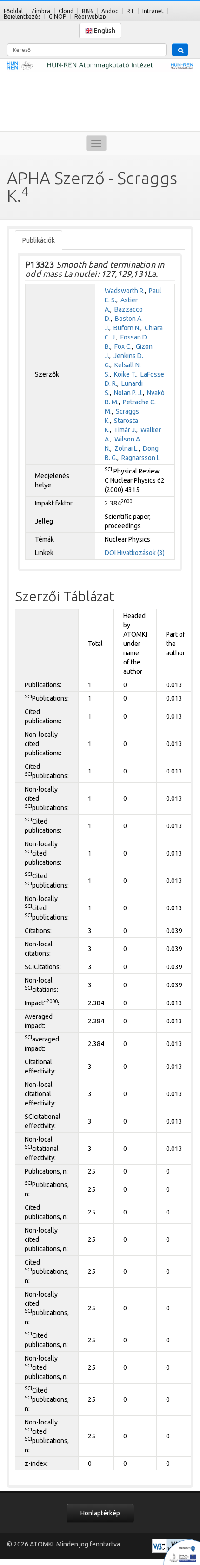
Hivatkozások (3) (141, 552)
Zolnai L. (126, 448)
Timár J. (125, 430)
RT (130, 11)
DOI (110, 552)
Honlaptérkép (100, 1513)
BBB (87, 11)
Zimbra (40, 11)
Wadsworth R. (125, 290)
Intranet (153, 11)
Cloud (66, 11)
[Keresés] (180, 49)
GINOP (57, 16)
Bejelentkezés (22, 16)
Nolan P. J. (128, 392)
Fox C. (123, 346)
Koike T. (125, 374)
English (104, 30)
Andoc (109, 11)
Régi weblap (90, 16)
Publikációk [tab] (38, 240)
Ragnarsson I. (140, 457)
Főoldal (13, 11)
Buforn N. (126, 328)
